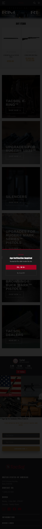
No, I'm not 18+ (21, 273)
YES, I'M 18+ (21, 267)
